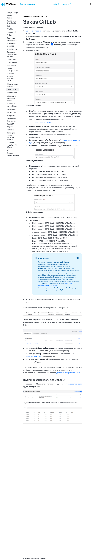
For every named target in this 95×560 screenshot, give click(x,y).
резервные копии (33, 356)
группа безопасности (73, 384)
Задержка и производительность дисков (55, 284)
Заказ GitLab (11, 90)
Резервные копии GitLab (12, 105)
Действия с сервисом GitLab (11, 98)
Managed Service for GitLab (35, 16)
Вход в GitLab (12, 93)
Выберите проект (33, 31)
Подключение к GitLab (12, 85)
